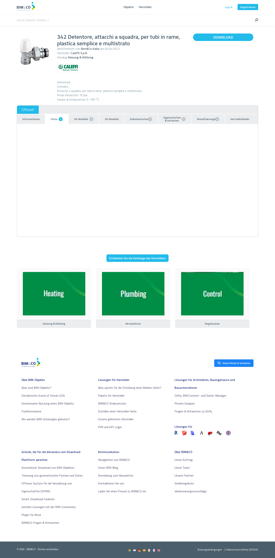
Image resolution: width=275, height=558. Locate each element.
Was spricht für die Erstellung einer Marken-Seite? (129, 387)
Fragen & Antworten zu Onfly (193, 411)
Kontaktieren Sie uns (111, 483)
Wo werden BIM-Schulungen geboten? (46, 419)
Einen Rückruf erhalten (236, 363)
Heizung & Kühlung (80, 57)
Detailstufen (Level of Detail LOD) (43, 395)
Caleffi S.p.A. (79, 53)
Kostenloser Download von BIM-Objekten (48, 467)
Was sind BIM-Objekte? (36, 387)
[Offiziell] (28, 110)
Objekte (128, 7)
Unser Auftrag (184, 459)
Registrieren (247, 7)
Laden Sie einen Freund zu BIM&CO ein (122, 491)
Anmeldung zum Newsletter (115, 475)
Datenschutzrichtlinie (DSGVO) (242, 549)
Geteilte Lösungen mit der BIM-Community (49, 507)
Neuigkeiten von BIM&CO (114, 459)
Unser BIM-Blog (108, 467)
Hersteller (145, 7)
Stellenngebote (184, 483)
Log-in (229, 7)
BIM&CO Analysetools (112, 403)
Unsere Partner (184, 475)
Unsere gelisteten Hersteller (116, 419)
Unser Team (182, 467)
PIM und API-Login (110, 427)
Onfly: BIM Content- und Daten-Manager (200, 395)
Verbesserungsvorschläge (191, 491)
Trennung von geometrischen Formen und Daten (52, 475)
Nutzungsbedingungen (210, 549)
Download (223, 37)
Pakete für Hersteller (111, 395)
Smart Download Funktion (38, 499)
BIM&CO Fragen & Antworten (40, 522)
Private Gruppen (185, 403)
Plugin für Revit (31, 515)
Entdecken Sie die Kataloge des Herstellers (137, 258)
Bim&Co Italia (90, 48)
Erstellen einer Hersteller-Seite (117, 411)
